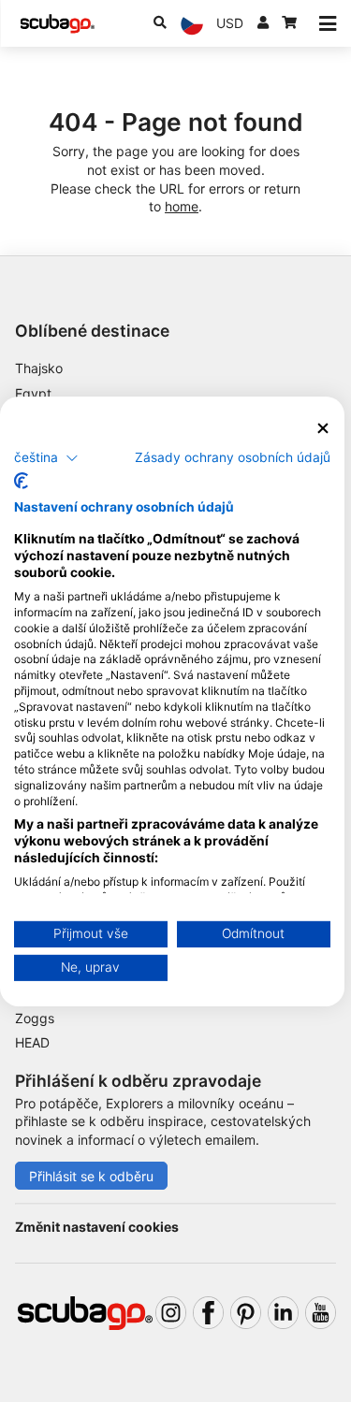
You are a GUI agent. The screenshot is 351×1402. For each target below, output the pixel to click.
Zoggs (34, 1018)
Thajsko (39, 368)
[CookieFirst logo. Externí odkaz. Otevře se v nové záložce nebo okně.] (21, 480)
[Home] (57, 24)
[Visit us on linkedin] (283, 1312)
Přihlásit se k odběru (91, 1176)
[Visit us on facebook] (208, 1312)
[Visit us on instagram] (170, 1312)
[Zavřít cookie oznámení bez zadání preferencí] (322, 427)
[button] (46, 458)
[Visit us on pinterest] (245, 1312)
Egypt (33, 393)
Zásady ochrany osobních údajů (232, 457)
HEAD (32, 1042)
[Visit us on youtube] (320, 1312)
